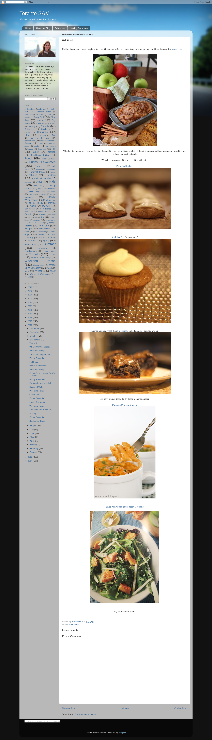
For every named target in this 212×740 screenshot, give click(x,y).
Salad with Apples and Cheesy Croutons (125, 507)
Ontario (28, 214)
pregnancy (51, 220)
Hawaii (53, 172)
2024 (30, 295)
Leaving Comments (79, 28)
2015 (30, 457)
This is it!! (33, 343)
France (53, 159)
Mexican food (49, 200)
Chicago (27, 132)
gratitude (39, 169)
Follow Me (60, 28)
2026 (30, 287)
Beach (39, 114)
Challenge (45, 129)
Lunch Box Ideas (37, 402)
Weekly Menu (38, 265)
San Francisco (40, 232)
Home (28, 28)
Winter (38, 271)
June (32, 433)
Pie (42, 217)
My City (46, 206)
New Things (45, 209)
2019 (30, 314)
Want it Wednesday (40, 257)
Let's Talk (37, 186)
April (32, 441)
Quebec (50, 223)
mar (51, 194)
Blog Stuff (39, 117)
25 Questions (30, 109)
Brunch (53, 123)
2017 (30, 321)
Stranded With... (36, 387)
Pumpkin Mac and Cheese (124, 405)
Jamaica (28, 182)
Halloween (51, 169)
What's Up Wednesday (39, 347)
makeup (43, 194)
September (35, 340)
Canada (45, 126)
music (33, 206)
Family (35, 152)
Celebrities (29, 129)
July (32, 429)
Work (53, 271)
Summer (50, 244)
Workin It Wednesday (40, 274)
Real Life (44, 225)
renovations (44, 229)
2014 (30, 461)
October (34, 336)
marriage (29, 197)
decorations (30, 141)
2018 (30, 317)
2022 (30, 302)
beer (49, 114)
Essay (30, 149)
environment (51, 146)
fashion (52, 152)
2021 (30, 306)
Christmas (42, 132)
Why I (49, 268)
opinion (42, 215)
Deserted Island (46, 141)
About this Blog (43, 28)
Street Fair (30, 244)
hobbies (33, 175)
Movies (52, 203)
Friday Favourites (42, 162)
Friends (38, 166)
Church (28, 135)
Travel (52, 254)
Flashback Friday (40, 155)
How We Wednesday (41, 178)
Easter (37, 146)
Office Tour (34, 395)
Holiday (32, 413)
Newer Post (69, 708)
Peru (29, 217)
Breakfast (40, 123)
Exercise (42, 149)
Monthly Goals (36, 203)
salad (27, 232)
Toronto (34, 254)
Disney (40, 143)
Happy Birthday (37, 172)
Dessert (28, 143)
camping (31, 126)
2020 (30, 310)
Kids (52, 181)
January (34, 452)
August (33, 426)
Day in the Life (40, 138)
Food (76, 625)
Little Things (35, 191)
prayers (36, 220)
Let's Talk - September (39, 354)
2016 (30, 325)
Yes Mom (28, 277)
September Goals (37, 421)
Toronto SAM (34, 13)
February (34, 448)
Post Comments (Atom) (85, 714)
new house (30, 209)
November (35, 332)
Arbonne (42, 109)
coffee (53, 135)
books (40, 120)
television (42, 248)
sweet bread (177, 49)
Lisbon (41, 189)
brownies (123, 331)
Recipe (28, 228)
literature (51, 189)
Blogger (122, 733)
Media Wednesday (37, 366)
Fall (71, 625)
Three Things (49, 251)
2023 (30, 299)
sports (32, 240)
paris (54, 215)
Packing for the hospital (40, 383)
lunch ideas (51, 191)
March (33, 445)
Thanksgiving (31, 251)
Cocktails (42, 135)
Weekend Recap (40, 261)
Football (44, 159)
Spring (46, 240)
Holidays (51, 175)
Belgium (27, 117)
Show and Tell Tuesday (40, 410)
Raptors (28, 226)
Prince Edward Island (36, 223)
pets (36, 217)
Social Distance (47, 237)
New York (29, 212)
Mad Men (32, 194)
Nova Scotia (44, 211)
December (35, 328)
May (32, 437)
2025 (30, 291)
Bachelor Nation (44, 112)
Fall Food (33, 362)
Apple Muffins (117, 237)
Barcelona (29, 115)
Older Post (180, 708)
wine (27, 271)
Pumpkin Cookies (124, 166)
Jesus (39, 181)
